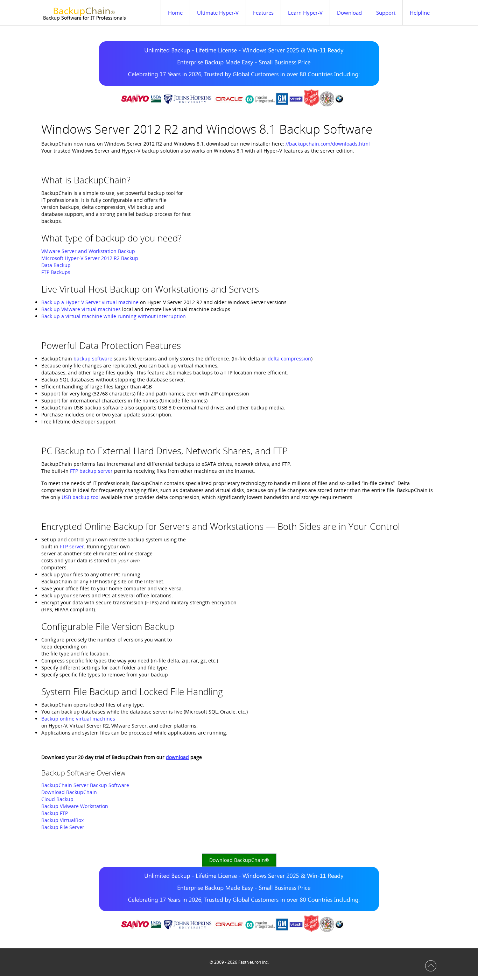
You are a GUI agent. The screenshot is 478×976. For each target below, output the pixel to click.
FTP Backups (55, 272)
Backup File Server (62, 827)
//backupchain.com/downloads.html (328, 143)
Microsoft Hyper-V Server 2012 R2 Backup (89, 258)
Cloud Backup (57, 799)
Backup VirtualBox (62, 820)
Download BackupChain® (239, 860)
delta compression (289, 358)
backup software (92, 358)
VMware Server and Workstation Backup (88, 251)
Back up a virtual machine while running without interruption (113, 316)
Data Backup (56, 265)
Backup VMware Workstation (74, 806)
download (177, 757)
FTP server (72, 546)
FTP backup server (91, 471)
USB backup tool (81, 497)
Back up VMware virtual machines (81, 309)
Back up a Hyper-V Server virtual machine (90, 302)
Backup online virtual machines (78, 718)
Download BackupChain (69, 792)
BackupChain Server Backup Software (85, 785)
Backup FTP (54, 813)
